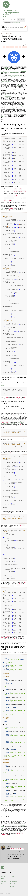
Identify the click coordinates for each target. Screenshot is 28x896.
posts (9, 81)
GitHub (4, 878)
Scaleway (18, 85)
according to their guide (19, 105)
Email (12, 876)
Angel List (13, 883)
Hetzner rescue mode (19, 69)
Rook (6, 68)
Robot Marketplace (12, 76)
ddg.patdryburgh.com (16, 22)
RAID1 (14, 89)
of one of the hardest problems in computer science (12, 423)
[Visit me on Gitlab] (3, 16)
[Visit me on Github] (5, 16)
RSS (12, 886)
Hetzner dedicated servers (15, 75)
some (2, 81)
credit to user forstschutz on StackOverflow (13, 71)
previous (6, 81)
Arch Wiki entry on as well (13, 209)
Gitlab (3, 876)
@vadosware (13, 881)
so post (2, 385)
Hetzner (5, 67)
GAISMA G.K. (4, 882)
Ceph (10, 68)
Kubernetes (8, 96)
